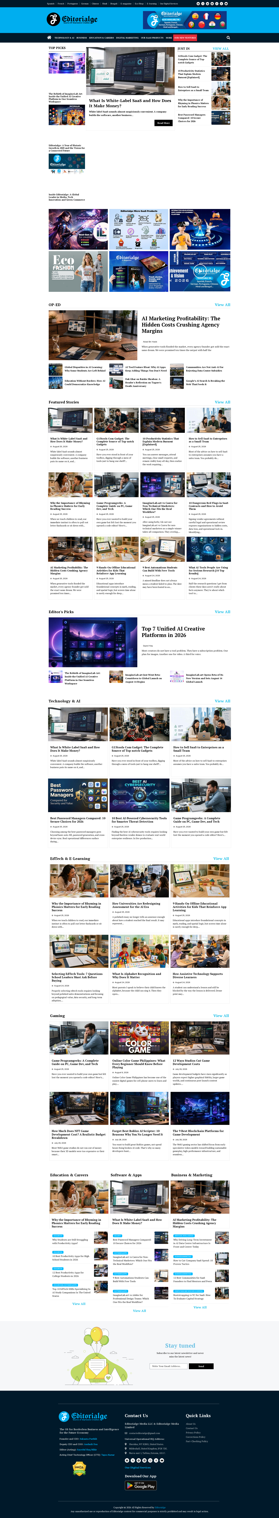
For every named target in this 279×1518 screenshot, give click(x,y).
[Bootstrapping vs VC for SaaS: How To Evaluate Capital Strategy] (222, 1293)
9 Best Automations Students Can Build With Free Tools (160, 569)
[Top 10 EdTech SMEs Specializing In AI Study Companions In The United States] (101, 1287)
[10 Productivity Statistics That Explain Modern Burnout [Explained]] (220, 74)
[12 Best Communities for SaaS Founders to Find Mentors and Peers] (222, 1276)
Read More (163, 123)
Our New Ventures (185, 37)
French (61, 3)
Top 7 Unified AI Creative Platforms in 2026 (173, 631)
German (84, 3)
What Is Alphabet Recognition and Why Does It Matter (136, 975)
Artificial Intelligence (184, 1236)
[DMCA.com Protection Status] (79, 1475)
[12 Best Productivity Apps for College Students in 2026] (101, 1270)
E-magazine (126, 3)
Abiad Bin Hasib (150, 342)
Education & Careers (101, 37)
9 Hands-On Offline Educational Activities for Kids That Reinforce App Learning (115, 570)
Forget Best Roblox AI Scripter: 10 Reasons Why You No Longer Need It (137, 1132)
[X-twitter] (202, 3)
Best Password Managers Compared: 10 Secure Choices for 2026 (191, 118)
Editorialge (160, 1507)
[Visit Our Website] (78, 229)
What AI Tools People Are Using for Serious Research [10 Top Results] (208, 570)
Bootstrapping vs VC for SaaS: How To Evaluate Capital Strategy (192, 1296)
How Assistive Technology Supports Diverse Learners (198, 975)
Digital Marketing (127, 37)
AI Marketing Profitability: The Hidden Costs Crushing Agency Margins (181, 324)
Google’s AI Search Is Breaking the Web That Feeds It (205, 382)
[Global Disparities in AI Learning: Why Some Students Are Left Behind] (55, 369)
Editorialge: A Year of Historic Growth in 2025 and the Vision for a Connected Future (67, 148)
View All (221, 48)
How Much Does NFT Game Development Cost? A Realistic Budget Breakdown (79, 1134)
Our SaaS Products (152, 37)
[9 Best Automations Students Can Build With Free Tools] (161, 1276)
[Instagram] (216, 3)
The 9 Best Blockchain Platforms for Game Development (198, 1132)
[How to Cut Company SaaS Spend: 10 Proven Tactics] (222, 1258)
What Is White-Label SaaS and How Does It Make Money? (130, 103)
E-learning (152, 3)
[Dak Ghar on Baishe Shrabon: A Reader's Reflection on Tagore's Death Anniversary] (116, 383)
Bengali (113, 3)
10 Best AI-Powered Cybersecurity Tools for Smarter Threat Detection (139, 819)
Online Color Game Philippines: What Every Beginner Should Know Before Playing (138, 1064)
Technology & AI (64, 37)
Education (58, 1236)
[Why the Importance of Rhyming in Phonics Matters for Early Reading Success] (220, 103)
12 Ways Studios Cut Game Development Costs (191, 1062)
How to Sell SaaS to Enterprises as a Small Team (193, 88)
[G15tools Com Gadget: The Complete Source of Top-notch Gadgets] (220, 59)
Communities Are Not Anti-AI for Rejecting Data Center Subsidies (204, 369)
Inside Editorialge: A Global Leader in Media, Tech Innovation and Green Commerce (67, 197)
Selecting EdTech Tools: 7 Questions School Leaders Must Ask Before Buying (77, 977)
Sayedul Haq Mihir (87, 1449)
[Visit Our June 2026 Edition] (138, 271)
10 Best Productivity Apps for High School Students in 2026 (70, 1258)
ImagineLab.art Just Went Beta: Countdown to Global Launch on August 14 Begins (143, 678)
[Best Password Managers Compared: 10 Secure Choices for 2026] (220, 118)
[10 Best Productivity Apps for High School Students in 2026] (101, 1254)
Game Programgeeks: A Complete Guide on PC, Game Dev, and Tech (114, 506)
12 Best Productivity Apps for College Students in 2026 (68, 1274)
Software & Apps (120, 1253)
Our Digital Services (169, 3)
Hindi (104, 3)
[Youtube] (226, 3)
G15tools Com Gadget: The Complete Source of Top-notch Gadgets (192, 59)
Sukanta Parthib (88, 1438)
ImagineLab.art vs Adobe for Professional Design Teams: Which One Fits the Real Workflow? (131, 1298)
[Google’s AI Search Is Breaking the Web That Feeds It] (177, 383)
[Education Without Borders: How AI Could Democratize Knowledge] (55, 383)
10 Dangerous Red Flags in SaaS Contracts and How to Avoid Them (208, 506)
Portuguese (72, 3)
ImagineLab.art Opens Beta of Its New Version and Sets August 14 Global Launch (204, 678)
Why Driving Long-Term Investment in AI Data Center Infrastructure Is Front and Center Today (192, 1243)
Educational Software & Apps (65, 1285)
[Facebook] (198, 3)
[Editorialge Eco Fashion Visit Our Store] (78, 271)
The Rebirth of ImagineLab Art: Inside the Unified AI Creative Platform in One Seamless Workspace (66, 97)
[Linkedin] (212, 3)
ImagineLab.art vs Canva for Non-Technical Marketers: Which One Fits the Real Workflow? (160, 507)
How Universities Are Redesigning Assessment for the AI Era (136, 905)
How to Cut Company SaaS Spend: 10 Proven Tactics (193, 1262)
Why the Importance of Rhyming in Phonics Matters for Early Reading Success (193, 103)
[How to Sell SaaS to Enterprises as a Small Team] (220, 88)
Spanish (50, 3)
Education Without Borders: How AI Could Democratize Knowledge (85, 382)
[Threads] (221, 3)
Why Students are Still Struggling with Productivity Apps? (70, 1241)
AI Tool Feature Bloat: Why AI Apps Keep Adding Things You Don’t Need (146, 369)
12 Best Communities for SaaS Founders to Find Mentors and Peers (192, 1279)
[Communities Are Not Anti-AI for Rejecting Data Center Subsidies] (177, 369)
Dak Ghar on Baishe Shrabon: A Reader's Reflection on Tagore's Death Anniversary (143, 382)
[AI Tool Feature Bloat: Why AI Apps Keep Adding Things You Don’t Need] (116, 369)
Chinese (95, 3)
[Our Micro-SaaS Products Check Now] (138, 229)
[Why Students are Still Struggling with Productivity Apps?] (101, 1238)
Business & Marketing (183, 1256)
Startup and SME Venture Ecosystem (189, 1291)
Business (82, 37)
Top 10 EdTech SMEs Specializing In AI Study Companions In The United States (71, 1292)
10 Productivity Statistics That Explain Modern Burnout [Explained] (191, 74)
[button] (228, 37)
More (169, 37)
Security (117, 1236)
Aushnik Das (91, 1444)
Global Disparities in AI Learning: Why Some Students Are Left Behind (85, 369)
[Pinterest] (207, 3)
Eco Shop (139, 3)
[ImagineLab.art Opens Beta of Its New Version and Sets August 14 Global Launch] (177, 677)
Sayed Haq (148, 646)
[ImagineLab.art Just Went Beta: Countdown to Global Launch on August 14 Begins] (116, 677)
